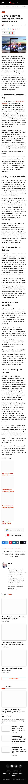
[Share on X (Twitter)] (10, 29)
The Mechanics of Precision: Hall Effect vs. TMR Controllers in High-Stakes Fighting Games (19, 738)
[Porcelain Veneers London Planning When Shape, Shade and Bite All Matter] (6, 749)
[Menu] (3, 2)
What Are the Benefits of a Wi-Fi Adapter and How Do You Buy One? (13, 643)
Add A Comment (14, 678)
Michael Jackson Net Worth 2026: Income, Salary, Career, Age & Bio (19, 728)
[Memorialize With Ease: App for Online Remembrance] (14, 44)
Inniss (7, 25)
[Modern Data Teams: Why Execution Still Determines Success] (14, 606)
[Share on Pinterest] (13, 29)
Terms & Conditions (17, 773)
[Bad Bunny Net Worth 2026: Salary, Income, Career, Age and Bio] (14, 699)
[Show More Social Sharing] (18, 29)
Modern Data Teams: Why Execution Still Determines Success (13, 618)
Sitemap (14, 775)
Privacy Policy (16, 771)
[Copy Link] (15, 29)
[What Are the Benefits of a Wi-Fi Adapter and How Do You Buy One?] (14, 632)
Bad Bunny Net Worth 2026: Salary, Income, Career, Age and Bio (13, 712)
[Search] (25, 2)
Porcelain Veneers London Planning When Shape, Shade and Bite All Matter (19, 750)
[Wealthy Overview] (14, 2)
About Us (8, 771)
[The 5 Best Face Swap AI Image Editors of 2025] (14, 658)
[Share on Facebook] (8, 29)
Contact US (6, 773)
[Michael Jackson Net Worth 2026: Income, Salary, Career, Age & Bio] (6, 728)
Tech (3, 12)
